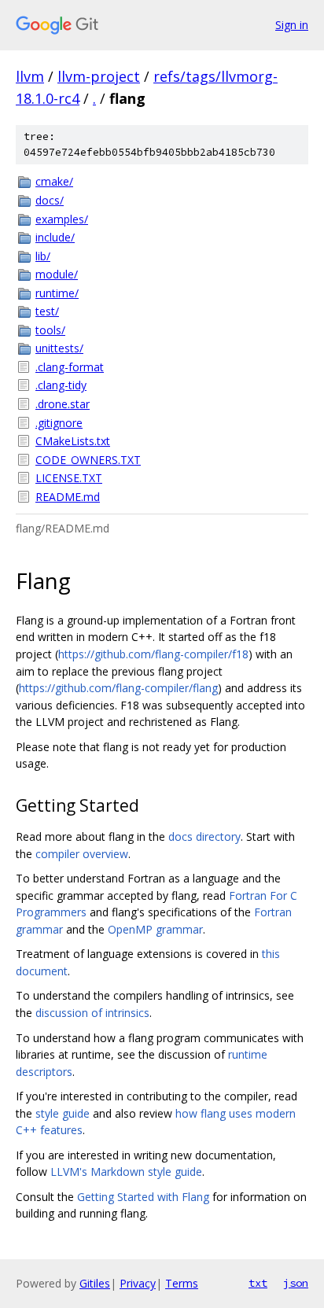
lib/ (42, 256)
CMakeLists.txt (72, 440)
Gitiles (94, 1283)
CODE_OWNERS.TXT (88, 459)
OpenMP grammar (155, 929)
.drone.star (62, 403)
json (295, 1283)
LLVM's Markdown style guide (126, 1171)
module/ (56, 274)
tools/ (50, 329)
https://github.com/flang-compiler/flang (118, 687)
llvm (30, 76)
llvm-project (98, 76)
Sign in (291, 24)
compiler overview (81, 853)
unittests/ (59, 348)
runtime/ (57, 293)
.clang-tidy (61, 385)
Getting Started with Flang (143, 1196)
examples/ (61, 219)
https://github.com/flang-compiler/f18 (153, 654)
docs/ (49, 200)
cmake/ (54, 181)
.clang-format (69, 366)
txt (258, 1283)
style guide (62, 1113)
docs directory (204, 836)
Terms (181, 1283)
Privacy (138, 1283)
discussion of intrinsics (92, 1012)
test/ (47, 311)
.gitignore (59, 422)
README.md (67, 496)
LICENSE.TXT (68, 477)
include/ (55, 237)
